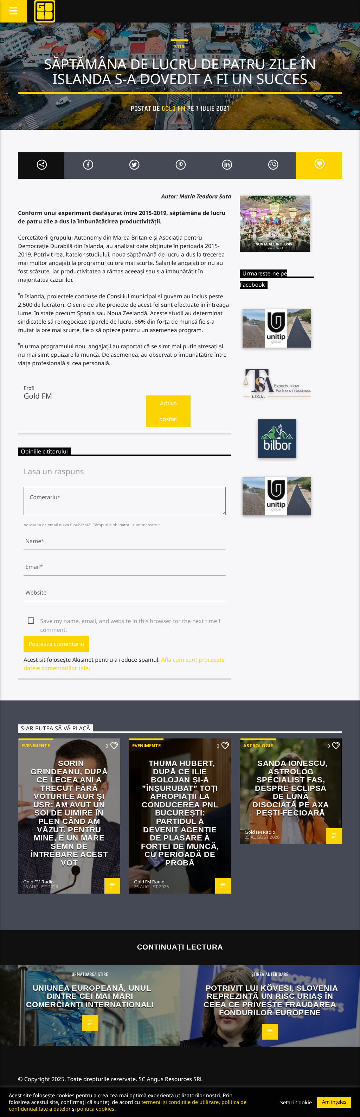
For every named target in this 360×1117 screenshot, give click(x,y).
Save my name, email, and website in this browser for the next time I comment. (130, 621)
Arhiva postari (168, 411)
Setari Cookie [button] (296, 1102)
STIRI (180, 46)
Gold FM (173, 108)
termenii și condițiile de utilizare (180, 1101)
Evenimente (35, 745)
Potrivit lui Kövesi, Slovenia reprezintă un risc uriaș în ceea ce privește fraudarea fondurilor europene (271, 1000)
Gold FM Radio (38, 881)
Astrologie (258, 745)
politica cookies (95, 1108)
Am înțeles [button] (334, 1102)
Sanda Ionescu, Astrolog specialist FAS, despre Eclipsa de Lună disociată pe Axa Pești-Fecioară (290, 788)
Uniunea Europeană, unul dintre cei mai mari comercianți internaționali (90, 996)
